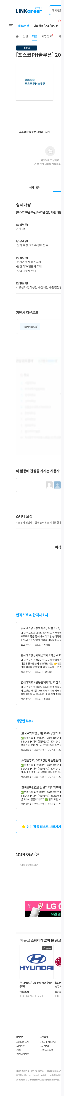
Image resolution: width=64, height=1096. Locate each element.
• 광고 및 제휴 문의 (48, 1042)
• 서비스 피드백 (46, 1049)
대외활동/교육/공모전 (45, 26)
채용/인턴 (23, 26)
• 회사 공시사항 (22, 1053)
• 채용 (18, 1049)
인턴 (25, 36)
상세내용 (34, 187)
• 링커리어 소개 (22, 1042)
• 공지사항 (20, 1045)
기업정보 (47, 36)
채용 (34, 36)
